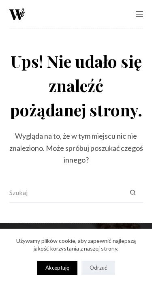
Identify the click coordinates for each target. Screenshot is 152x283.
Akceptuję (57, 267)
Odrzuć (98, 267)
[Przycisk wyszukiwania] (133, 192)
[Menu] (139, 14)
